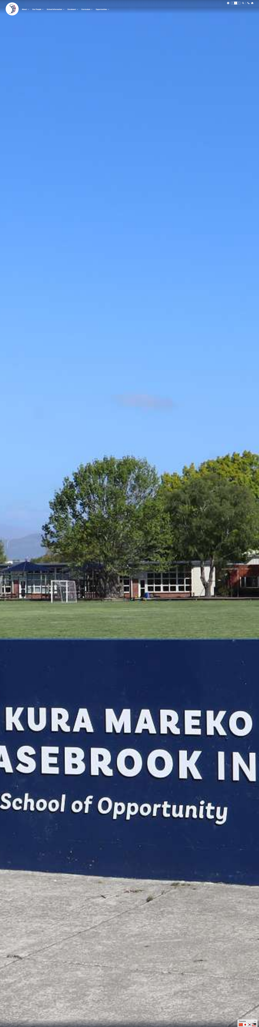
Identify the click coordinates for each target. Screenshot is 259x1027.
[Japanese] (245, 1024)
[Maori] (254, 1024)
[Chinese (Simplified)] (241, 1024)
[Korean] (250, 1024)
